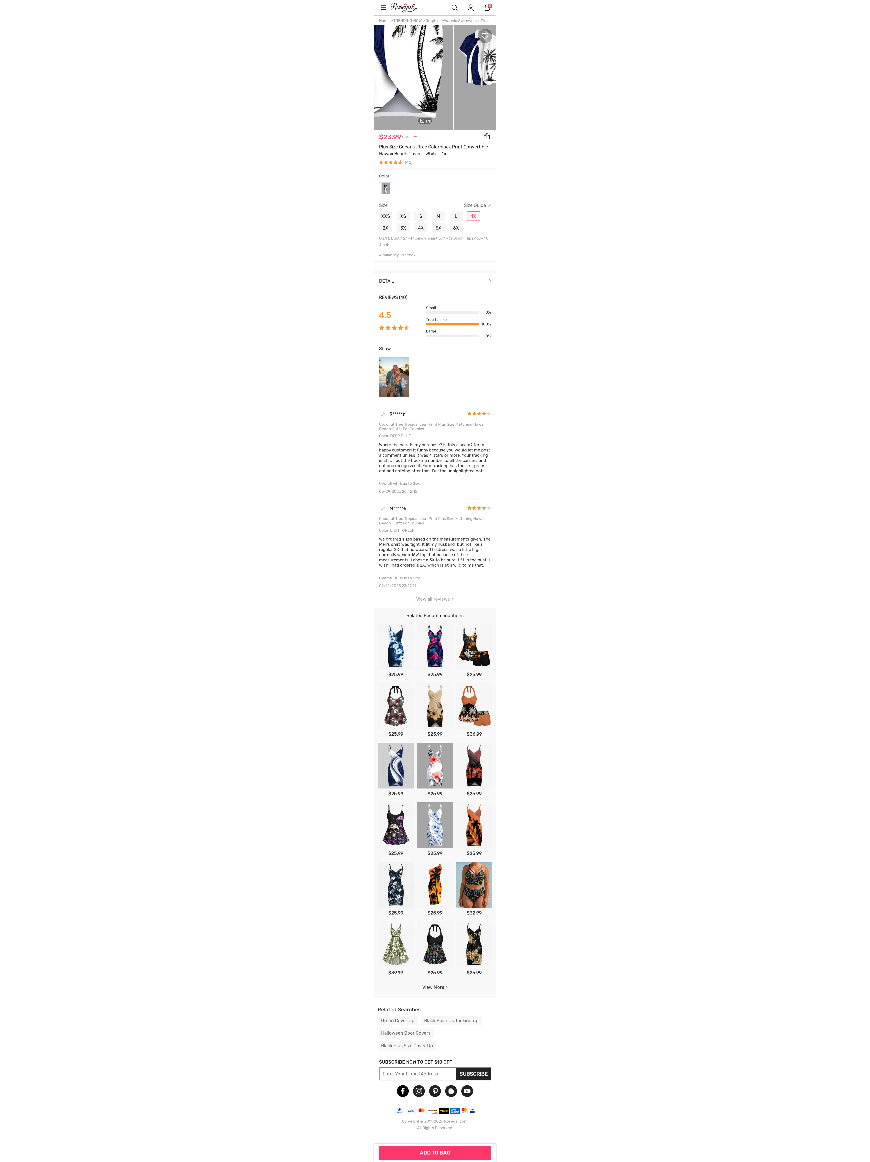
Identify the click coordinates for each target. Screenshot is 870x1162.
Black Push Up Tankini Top (451, 1020)
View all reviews (433, 599)
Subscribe (474, 1074)
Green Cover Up (397, 1020)
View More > (435, 987)
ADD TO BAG (435, 1153)
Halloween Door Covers (405, 1033)
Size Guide (475, 205)
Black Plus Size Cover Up (407, 1045)
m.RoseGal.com (408, 7)
